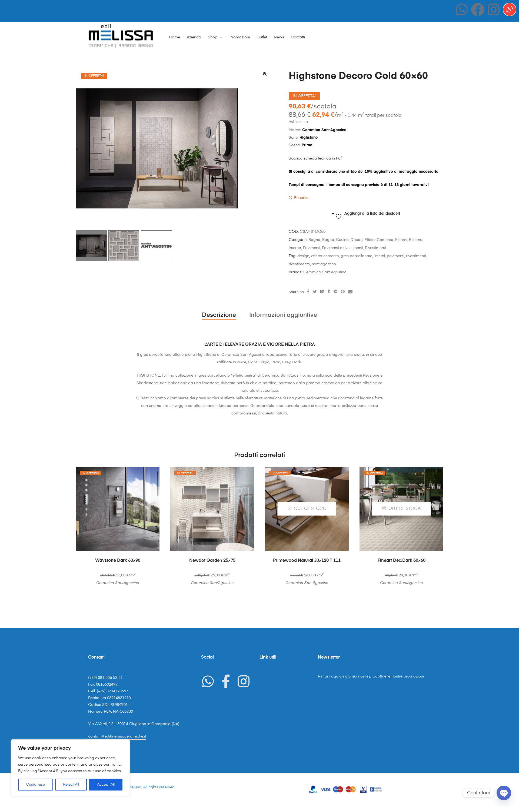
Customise (35, 784)
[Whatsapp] (461, 9)
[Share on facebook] (308, 292)
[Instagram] (493, 9)
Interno (295, 248)
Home (174, 37)
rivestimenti (416, 256)
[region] (70, 767)
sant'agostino (324, 264)
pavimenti (395, 256)
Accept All (106, 784)
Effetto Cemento (378, 240)
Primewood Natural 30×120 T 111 (307, 561)
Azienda (194, 37)
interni (379, 256)
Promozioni (239, 37)
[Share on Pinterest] (343, 292)
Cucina (342, 240)
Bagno (314, 240)
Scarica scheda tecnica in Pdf (315, 158)
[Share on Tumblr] (329, 292)
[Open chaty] (504, 793)
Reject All (71, 784)
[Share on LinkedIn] (322, 292)
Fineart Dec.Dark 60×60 (401, 561)
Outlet (262, 37)
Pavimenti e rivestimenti (342, 248)
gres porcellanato (356, 256)
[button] (264, 74)
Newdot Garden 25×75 (212, 561)
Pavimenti (311, 248)
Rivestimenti (375, 248)
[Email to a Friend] (350, 292)
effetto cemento (325, 256)
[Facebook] (477, 9)
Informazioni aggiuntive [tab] (283, 315)
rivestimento (299, 264)
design (303, 256)
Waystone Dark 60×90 (117, 561)
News (279, 37)
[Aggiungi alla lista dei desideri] (152, 473)
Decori (356, 240)
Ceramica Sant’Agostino (325, 272)
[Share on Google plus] (335, 292)
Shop (212, 37)
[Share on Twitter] (315, 292)
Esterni (401, 240)
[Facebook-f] (225, 681)
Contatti (298, 37)
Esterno (415, 240)
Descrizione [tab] (219, 315)
